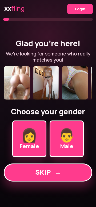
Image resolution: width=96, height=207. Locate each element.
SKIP (48, 172)
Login (80, 8)
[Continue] (48, 83)
